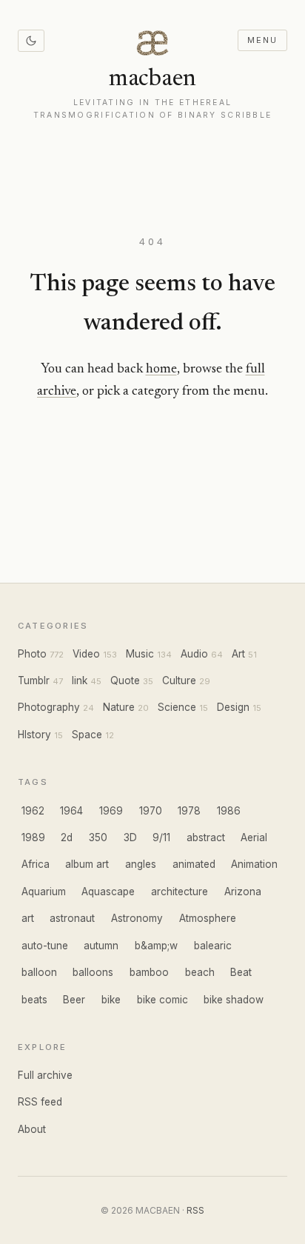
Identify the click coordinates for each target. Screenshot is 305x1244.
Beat (241, 972)
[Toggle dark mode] (31, 41)
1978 (189, 811)
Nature (119, 707)
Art (238, 654)
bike (111, 1000)
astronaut (72, 918)
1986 (229, 811)
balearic (213, 946)
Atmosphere (207, 918)
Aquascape (108, 891)
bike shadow (234, 1000)
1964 (71, 811)
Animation (254, 864)
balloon (39, 972)
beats (34, 1000)
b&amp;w (156, 946)
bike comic (162, 1000)
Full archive (45, 1075)
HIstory (34, 734)
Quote (125, 680)
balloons (93, 972)
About (32, 1129)
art (27, 918)
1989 (33, 837)
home (161, 369)
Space (87, 734)
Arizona (242, 891)
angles (140, 864)
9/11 (161, 837)
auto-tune (44, 946)
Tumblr (34, 680)
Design (233, 707)
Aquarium (43, 891)
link (79, 680)
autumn (101, 946)
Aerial (254, 837)
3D (130, 837)
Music (140, 654)
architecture (179, 891)
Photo (32, 654)
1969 (111, 811)
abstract (206, 837)
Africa (35, 864)
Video (86, 654)
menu (262, 40)
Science (177, 707)
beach (200, 972)
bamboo (149, 972)
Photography (49, 707)
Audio (194, 654)
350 (98, 837)
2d (67, 837)
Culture (179, 680)
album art (87, 864)
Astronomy (137, 918)
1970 (150, 811)
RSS (195, 1210)
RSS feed (40, 1102)
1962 (32, 811)
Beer (74, 1000)
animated (193, 864)
